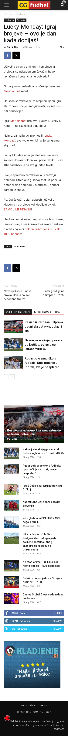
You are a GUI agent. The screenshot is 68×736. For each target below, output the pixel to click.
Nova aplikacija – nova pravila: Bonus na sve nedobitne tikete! (17, 295)
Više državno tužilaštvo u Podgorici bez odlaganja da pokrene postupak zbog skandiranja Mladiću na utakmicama (39, 542)
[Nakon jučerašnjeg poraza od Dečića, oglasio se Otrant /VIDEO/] (13, 344)
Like (59, 613)
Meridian (19, 246)
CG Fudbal (13, 46)
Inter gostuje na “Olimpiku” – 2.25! (53, 293)
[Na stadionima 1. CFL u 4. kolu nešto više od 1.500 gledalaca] (11, 565)
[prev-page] (6, 376)
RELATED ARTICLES (18, 312)
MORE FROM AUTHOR (47, 312)
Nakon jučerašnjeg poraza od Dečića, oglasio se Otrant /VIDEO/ (43, 344)
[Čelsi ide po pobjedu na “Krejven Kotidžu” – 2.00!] (11, 582)
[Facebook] (7, 55)
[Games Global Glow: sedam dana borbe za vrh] (11, 598)
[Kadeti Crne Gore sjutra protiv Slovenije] (11, 505)
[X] (16, 55)
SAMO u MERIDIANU (17, 209)
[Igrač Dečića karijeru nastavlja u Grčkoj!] (11, 489)
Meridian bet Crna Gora (34, 705)
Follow (57, 620)
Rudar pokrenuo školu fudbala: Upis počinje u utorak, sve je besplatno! (42, 362)
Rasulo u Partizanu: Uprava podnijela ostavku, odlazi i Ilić (44, 326)
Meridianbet (12, 91)
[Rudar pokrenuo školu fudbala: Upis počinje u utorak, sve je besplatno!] (13, 362)
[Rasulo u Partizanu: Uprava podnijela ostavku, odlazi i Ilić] (13, 326)
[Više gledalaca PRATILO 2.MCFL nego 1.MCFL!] (11, 522)
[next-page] (12, 376)
